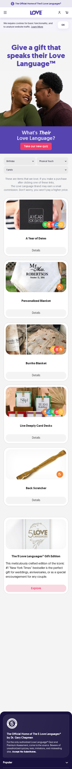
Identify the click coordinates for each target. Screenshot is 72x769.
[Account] (59, 12)
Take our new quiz (36, 146)
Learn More (37, 26)
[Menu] (5, 12)
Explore (36, 588)
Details (36, 250)
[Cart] (67, 12)
